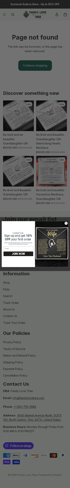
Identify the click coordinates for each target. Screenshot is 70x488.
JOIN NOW (18, 253)
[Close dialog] (66, 223)
